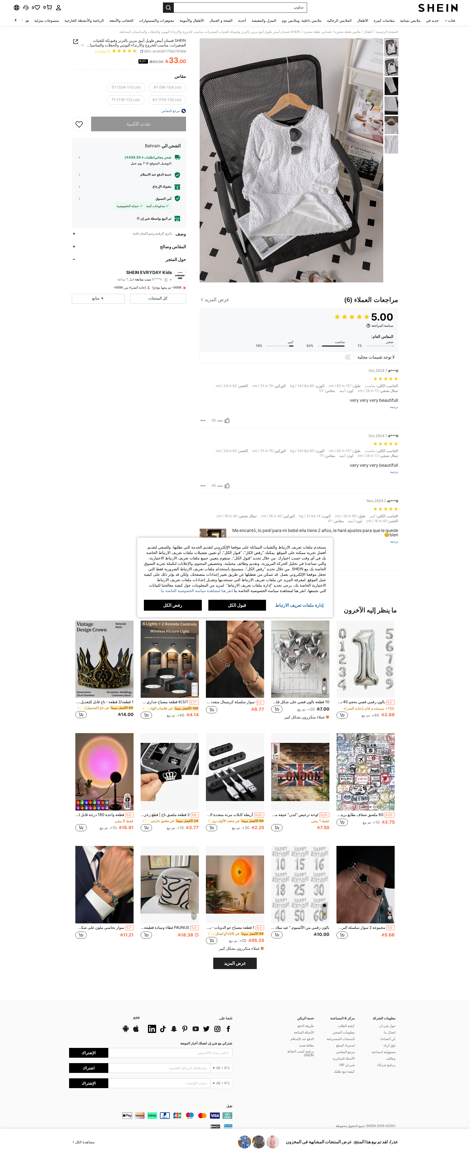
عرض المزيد (235, 963)
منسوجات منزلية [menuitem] (46, 20)
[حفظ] (79, 124)
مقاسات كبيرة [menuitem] (384, 20)
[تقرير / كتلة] (203, 420)
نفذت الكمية (138, 124)
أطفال (368, 32)
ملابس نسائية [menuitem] (410, 20)
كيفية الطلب (346, 1026)
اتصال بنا (389, 1032)
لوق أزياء (389, 1045)
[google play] (125, 1031)
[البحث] (168, 7)
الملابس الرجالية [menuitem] (339, 20)
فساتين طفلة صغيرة (317, 32)
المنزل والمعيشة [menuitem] (264, 20)
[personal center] (58, 7)
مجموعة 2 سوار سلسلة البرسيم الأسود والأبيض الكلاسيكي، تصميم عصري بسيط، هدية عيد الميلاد (365, 927)
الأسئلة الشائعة (304, 1032)
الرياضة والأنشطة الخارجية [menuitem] (84, 20)
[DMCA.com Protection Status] (215, 1126)
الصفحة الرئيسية (387, 32)
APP (136, 1018)
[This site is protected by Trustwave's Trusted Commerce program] (228, 1126)
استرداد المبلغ (345, 1045)
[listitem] (365, 672)
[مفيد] (227, 420)
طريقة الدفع (306, 1026)
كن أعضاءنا (388, 1039)
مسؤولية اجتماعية (383, 1052)
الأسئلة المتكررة (344, 1058)
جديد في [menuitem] (432, 20)
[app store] (136, 1031)
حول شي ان (387, 1026)
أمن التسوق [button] (163, 198)
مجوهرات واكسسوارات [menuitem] (156, 20)
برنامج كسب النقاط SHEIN (300, 1053)
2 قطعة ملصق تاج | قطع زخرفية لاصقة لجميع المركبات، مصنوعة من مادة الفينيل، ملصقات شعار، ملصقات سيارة (169, 814)
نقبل (229, 1106)
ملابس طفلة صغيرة (348, 32)
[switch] (350, 357)
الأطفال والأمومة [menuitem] (192, 20)
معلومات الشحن (344, 1032)
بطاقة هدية (306, 1045)
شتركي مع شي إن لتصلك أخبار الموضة (206, 1043)
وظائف (390, 1058)
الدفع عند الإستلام (302, 1039)
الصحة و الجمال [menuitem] (221, 20)
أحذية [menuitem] (242, 20)
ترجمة (394, 407)
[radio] (167, 87)
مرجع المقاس (345, 1052)
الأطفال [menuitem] (362, 20)
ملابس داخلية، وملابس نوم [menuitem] (301, 20)
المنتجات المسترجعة (341, 1039)
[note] (306, 717)
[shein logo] (438, 7)
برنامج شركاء (386, 1065)
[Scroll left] (22, 20)
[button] (26, 7)
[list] (188, 1029)
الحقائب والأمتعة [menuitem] (121, 20)
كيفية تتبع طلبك (344, 1071)
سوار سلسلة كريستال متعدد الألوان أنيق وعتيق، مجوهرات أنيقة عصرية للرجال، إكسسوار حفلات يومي (234, 702)
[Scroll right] (16, 20)
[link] (47, 7)
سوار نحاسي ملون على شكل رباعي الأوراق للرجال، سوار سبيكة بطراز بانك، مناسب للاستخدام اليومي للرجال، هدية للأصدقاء (103, 927)
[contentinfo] (150, 1115)
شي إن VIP (347, 1065)
